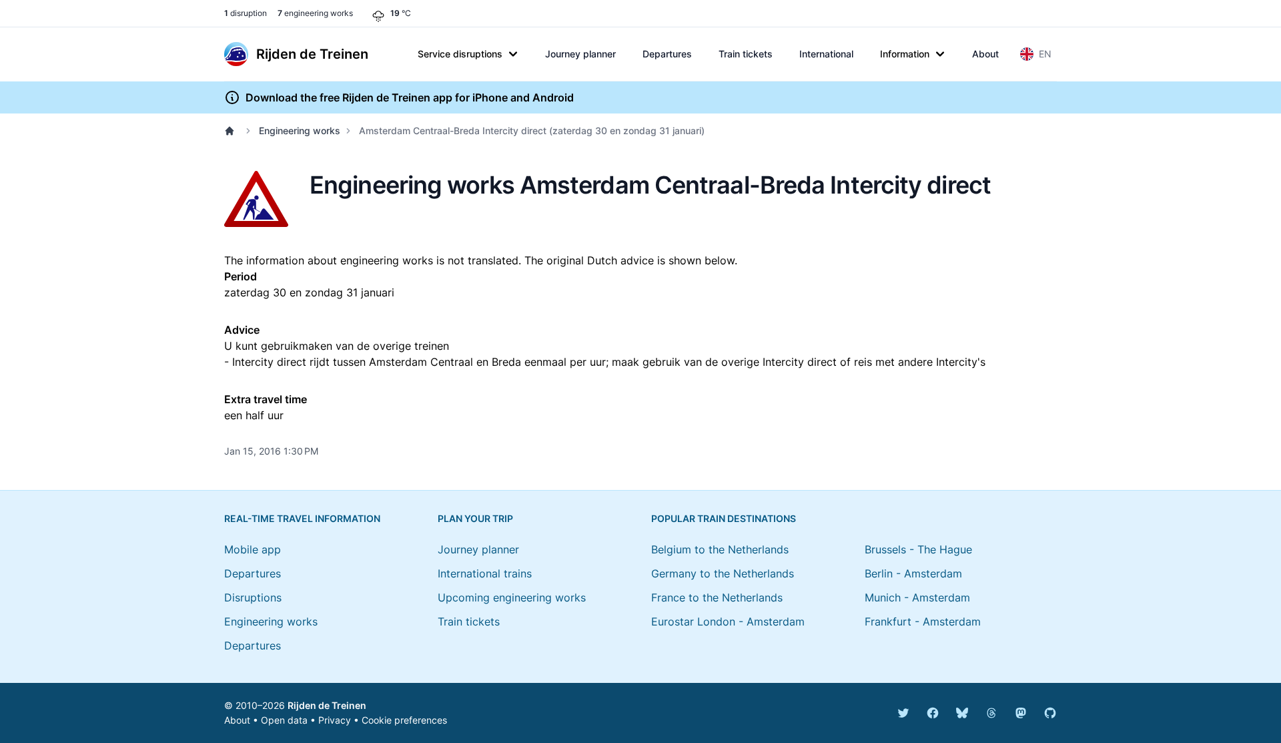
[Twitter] (903, 713)
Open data (284, 720)
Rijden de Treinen (327, 705)
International (826, 53)
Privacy (334, 720)
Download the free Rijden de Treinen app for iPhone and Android (410, 97)
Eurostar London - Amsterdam (728, 621)
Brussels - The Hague (918, 549)
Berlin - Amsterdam (913, 573)
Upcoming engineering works (512, 597)
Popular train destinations (723, 518)
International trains (485, 573)
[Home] (232, 131)
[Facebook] (932, 713)
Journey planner (580, 53)
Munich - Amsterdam (917, 597)
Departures (667, 53)
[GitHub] (1050, 713)
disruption (245, 13)
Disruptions (253, 597)
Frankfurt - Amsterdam (923, 621)
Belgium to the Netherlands (720, 549)
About (985, 53)
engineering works (315, 13)
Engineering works (299, 130)
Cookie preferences (404, 720)
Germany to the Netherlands (722, 573)
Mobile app (252, 549)
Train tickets (746, 53)
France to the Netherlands (717, 597)
